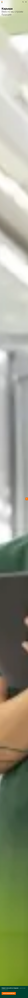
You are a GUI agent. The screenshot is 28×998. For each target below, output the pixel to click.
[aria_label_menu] (26, 2)
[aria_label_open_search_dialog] (23, 2)
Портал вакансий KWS (9, 993)
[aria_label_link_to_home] (2, 1)
